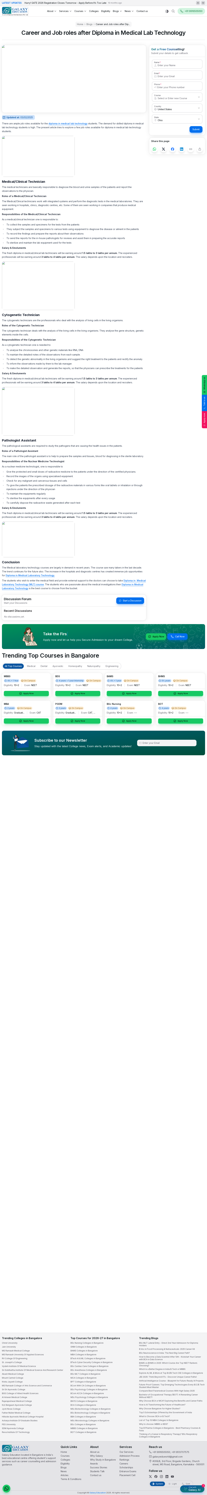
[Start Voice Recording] (145, 1489)
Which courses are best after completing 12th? (166, 1467)
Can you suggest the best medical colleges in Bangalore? (170, 1460)
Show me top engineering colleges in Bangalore (167, 1473)
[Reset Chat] (198, 1413)
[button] (198, 1405)
